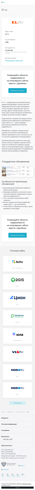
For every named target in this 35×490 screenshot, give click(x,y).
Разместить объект (17, 91)
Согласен (18, 487)
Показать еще (17, 403)
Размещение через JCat (14, 61)
